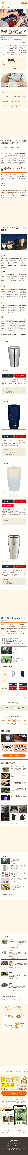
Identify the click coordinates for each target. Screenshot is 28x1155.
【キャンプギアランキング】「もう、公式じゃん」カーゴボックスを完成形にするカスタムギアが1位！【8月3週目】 (19, 768)
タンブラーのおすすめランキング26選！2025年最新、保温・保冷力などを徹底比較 (19, 886)
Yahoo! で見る (7, 505)
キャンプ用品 (10, 37)
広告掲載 (14, 1127)
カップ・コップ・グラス (13, 697)
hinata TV (17, 1145)
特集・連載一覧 (14, 755)
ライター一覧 (13, 1130)
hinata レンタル (17, 1143)
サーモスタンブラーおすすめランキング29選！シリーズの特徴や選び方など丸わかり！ (18, 873)
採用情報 (19, 1132)
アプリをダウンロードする (14, 1093)
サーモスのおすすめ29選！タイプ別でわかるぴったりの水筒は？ (18, 660)
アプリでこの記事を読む (22, 42)
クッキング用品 (23, 697)
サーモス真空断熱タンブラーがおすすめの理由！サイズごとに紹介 (18, 651)
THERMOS (4, 697)
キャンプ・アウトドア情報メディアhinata (9, 1071)
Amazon (6, 370)
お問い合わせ (20, 1127)
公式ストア (21, 7)
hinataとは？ (8, 1127)
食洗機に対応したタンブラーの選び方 (12, 101)
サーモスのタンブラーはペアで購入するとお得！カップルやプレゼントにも (18, 867)
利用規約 (3, 1132)
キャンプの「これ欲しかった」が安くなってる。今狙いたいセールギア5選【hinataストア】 (19, 789)
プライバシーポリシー (11, 1132)
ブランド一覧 (6, 1130)
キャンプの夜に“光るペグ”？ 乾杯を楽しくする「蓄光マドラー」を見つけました (19, 796)
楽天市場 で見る (20, 375)
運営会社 (25, 1132)
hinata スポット (10, 1145)
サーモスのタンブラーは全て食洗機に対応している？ (14, 97)
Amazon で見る (8, 375)
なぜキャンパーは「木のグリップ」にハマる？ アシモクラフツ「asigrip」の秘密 (19, 775)
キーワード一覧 (21, 1130)
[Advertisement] (14, 917)
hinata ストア (9, 1143)
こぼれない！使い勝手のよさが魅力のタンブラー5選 (18, 879)
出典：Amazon (4, 149)
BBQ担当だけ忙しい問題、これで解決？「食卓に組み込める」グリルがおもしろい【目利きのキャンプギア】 (19, 782)
